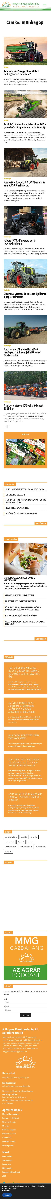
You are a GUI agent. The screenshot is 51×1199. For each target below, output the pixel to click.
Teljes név (6, 1007)
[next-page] (8, 426)
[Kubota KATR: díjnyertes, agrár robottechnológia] (25, 220)
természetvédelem (26, 847)
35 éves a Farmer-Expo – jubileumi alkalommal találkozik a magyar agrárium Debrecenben (21, 707)
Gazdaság (7, 290)
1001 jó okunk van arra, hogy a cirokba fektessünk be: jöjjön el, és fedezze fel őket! (24, 672)
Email (5, 999)
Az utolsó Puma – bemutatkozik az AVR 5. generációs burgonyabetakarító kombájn (25, 125)
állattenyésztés (40, 847)
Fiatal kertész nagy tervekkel (17, 508)
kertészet (21, 842)
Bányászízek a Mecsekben (15, 495)
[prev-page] (5, 426)
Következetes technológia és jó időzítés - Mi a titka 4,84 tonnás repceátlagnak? (24, 762)
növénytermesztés (10, 847)
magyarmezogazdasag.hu (26, 4)
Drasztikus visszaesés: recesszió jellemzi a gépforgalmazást (25, 295)
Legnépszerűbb (11, 539)
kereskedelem (9, 842)
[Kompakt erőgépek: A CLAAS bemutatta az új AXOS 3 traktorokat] (25, 162)
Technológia (7, 179)
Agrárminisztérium (11, 837)
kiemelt (30, 842)
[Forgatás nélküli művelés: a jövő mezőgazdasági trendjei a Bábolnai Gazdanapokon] (25, 329)
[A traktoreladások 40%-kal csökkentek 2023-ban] (25, 385)
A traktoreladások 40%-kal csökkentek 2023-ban (23, 407)
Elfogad (7, 1195)
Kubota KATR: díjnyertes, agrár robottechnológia (19, 242)
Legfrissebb (9, 484)
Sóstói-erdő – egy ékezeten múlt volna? (21, 513)
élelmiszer (8, 851)
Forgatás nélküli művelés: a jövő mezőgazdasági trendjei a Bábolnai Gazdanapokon (22, 352)
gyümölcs (34, 837)
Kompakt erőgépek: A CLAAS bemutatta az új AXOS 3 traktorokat (24, 183)
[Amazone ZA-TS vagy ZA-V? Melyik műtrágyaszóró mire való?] (25, 51)
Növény (6, 67)
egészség (24, 837)
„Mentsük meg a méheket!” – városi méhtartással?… (26, 489)
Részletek (6, 1191)
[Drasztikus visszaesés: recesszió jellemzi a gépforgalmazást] (25, 273)
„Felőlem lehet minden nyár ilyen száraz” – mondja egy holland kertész (25, 501)
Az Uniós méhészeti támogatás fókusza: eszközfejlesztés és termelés (25, 797)
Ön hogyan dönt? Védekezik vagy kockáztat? (23, 737)
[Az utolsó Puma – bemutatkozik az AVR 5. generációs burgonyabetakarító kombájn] (25, 104)
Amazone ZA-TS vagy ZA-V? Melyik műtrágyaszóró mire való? (21, 72)
